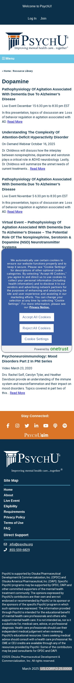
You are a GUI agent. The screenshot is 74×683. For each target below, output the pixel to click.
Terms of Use (13, 522)
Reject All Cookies (37, 328)
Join (43, 18)
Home (8, 489)
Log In (32, 18)
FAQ (7, 528)
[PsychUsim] (36, 435)
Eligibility (10, 506)
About (8, 495)
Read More (14, 122)
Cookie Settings (37, 339)
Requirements (14, 511)
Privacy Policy (14, 517)
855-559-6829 (19, 550)
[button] (37, 58)
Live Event (12, 500)
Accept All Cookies (36, 317)
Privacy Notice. (39, 307)
